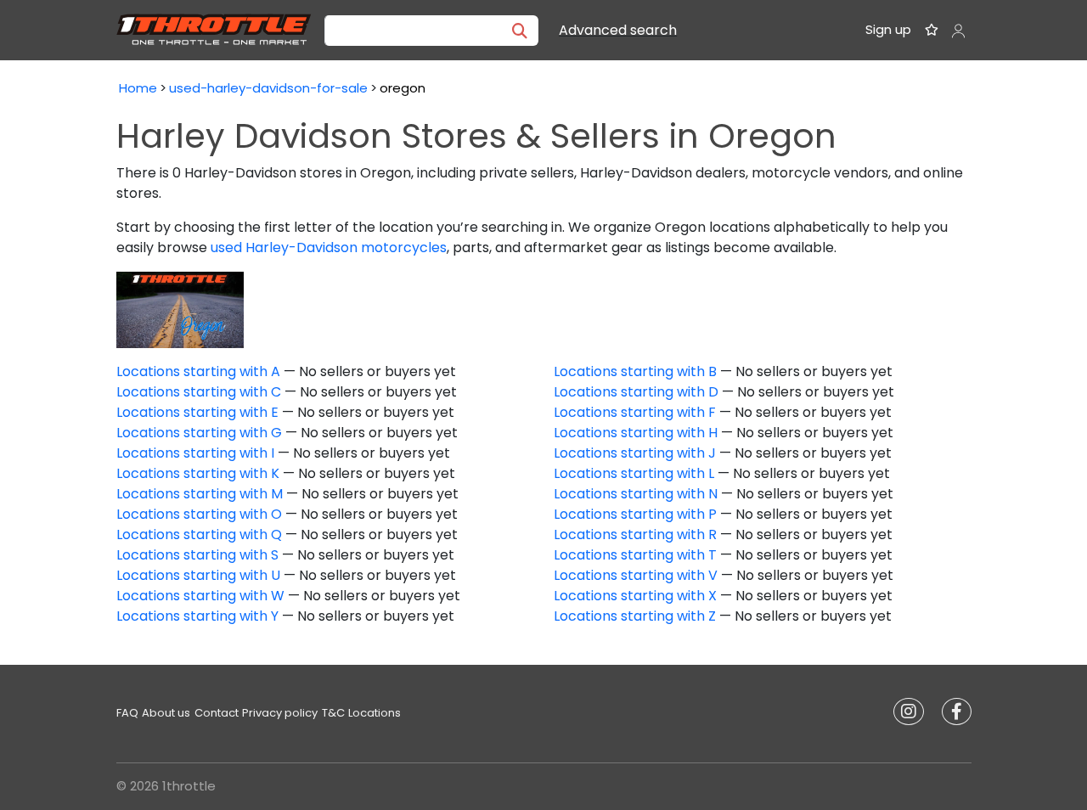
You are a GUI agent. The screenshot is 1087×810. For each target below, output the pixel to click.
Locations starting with (198, 371)
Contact (216, 713)
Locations (374, 713)
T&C (333, 713)
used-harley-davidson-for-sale (268, 88)
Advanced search (618, 30)
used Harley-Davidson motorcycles (329, 247)
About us (166, 713)
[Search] (519, 30)
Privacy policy (280, 713)
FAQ (127, 713)
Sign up (888, 29)
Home (138, 88)
